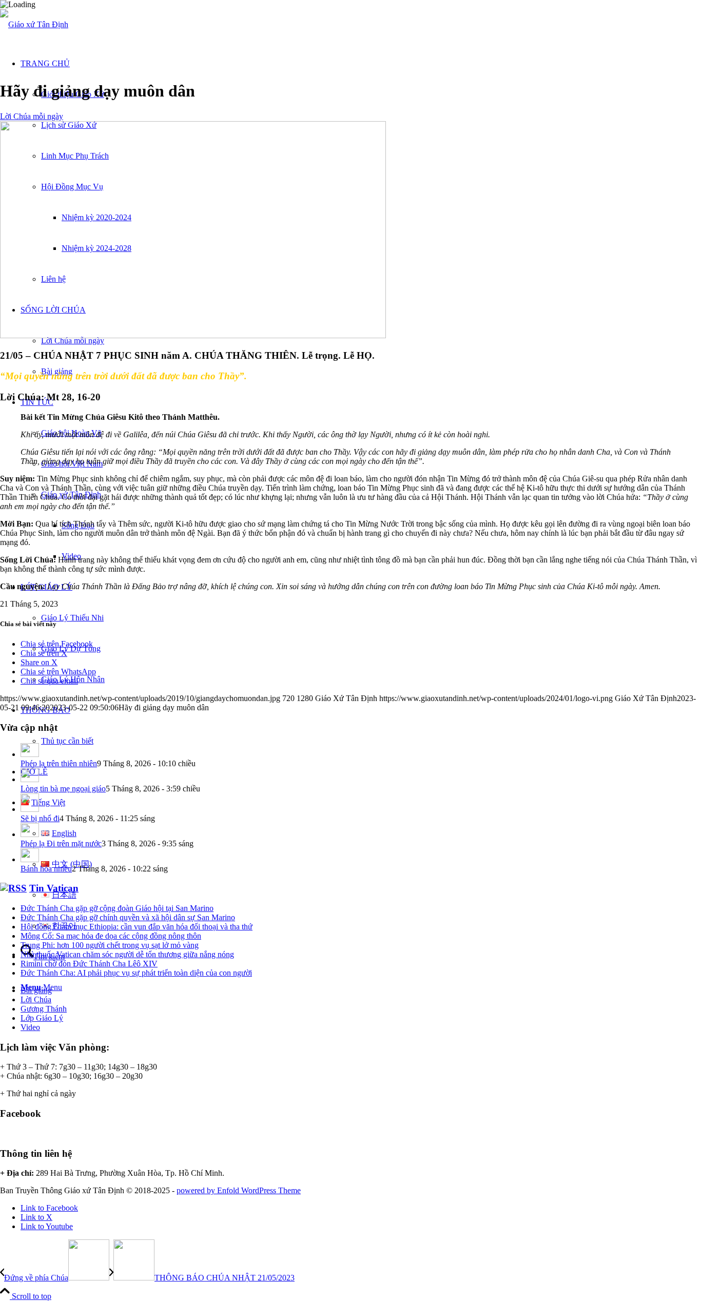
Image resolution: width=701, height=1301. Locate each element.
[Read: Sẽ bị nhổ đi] (30, 809)
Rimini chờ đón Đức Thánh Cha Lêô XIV (89, 963)
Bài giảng (36, 990)
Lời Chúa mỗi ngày (31, 116)
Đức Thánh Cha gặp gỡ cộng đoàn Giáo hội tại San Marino (117, 908)
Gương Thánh (44, 1008)
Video (30, 1027)
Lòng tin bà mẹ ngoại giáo (63, 788)
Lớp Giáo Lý (42, 1018)
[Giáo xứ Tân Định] (34, 24)
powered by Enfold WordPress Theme (239, 1190)
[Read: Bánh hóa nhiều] (30, 859)
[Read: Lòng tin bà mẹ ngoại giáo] (30, 779)
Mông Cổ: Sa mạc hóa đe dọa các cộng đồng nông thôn (111, 935)
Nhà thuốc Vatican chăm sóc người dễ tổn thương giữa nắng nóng (127, 954)
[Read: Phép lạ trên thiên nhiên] (30, 754)
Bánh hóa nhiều (46, 868)
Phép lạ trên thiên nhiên (59, 763)
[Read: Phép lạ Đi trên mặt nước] (30, 834)
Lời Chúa (36, 999)
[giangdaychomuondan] (193, 335)
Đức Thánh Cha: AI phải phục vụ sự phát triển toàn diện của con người (136, 972)
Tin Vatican (54, 888)
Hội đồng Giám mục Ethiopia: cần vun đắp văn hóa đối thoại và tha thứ (136, 926)
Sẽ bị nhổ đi (40, 818)
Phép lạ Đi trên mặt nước (61, 843)
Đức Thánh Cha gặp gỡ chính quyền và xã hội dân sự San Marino (128, 917)
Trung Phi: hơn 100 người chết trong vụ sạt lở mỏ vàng (110, 945)
